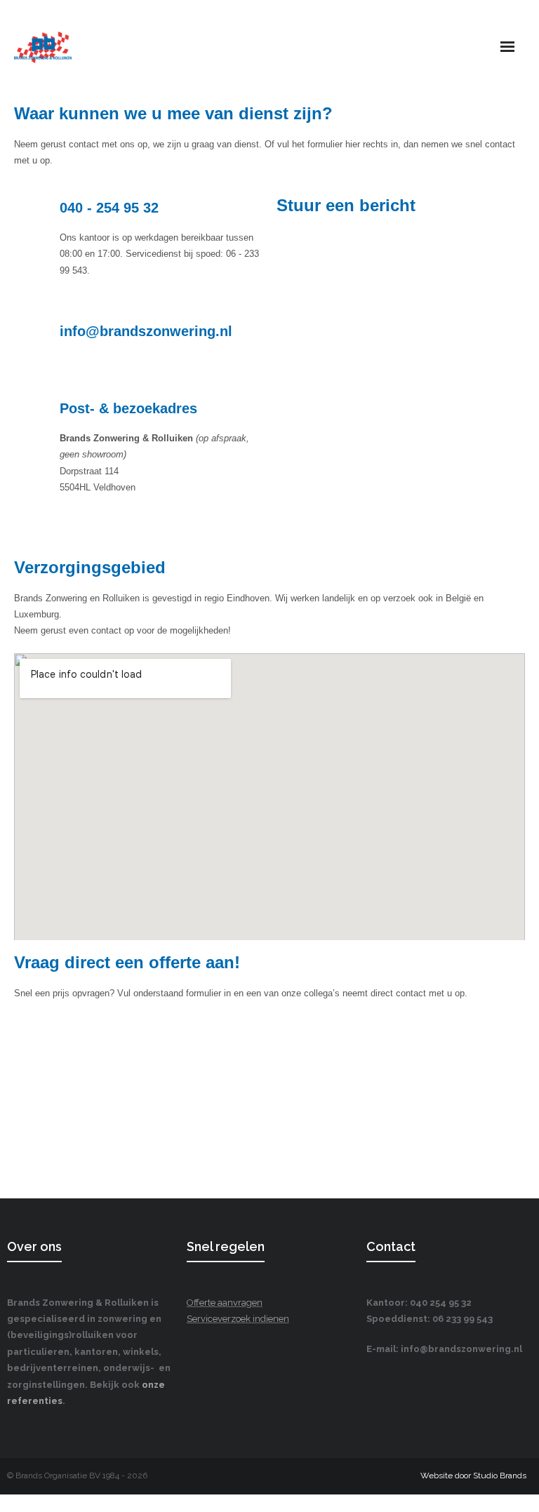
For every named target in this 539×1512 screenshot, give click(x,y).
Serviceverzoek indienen (238, 1318)
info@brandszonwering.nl (146, 331)
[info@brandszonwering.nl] (31, 338)
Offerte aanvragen (224, 1302)
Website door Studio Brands (473, 1475)
